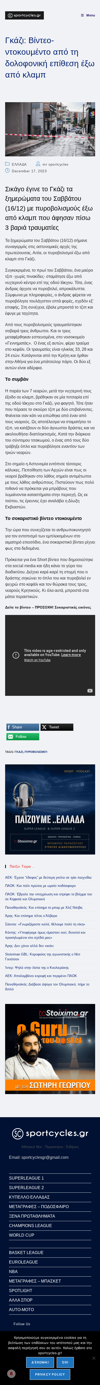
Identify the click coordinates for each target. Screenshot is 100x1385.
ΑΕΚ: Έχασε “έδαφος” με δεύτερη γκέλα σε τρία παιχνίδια (48, 877)
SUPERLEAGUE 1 (26, 1178)
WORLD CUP (21, 1235)
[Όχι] (93, 1358)
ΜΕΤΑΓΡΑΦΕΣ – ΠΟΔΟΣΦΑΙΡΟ (39, 1206)
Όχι (65, 1362)
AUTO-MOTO (21, 1309)
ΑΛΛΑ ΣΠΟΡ (21, 1300)
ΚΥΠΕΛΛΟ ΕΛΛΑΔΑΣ (29, 1197)
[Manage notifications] (11, 1374)
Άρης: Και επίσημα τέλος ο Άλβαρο (31, 916)
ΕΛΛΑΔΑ (19, 164)
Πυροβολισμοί (36, 751)
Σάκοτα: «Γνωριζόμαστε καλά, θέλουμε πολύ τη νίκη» (45, 924)
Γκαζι (19, 751)
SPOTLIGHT (20, 1290)
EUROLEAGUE (23, 1262)
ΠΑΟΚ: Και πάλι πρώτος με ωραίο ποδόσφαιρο (40, 886)
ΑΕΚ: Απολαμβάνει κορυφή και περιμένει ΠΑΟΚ (41, 976)
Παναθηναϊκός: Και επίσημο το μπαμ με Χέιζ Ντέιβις (44, 907)
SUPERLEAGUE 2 (26, 1187)
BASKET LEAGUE (26, 1252)
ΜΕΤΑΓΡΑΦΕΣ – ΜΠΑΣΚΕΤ (35, 1281)
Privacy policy (50, 1374)
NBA (13, 1271)
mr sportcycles (55, 164)
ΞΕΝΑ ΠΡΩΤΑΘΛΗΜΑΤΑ (32, 1216)
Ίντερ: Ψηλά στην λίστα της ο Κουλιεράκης (37, 968)
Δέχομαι (40, 1362)
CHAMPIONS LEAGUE (30, 1225)
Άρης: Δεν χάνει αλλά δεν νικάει (29, 946)
